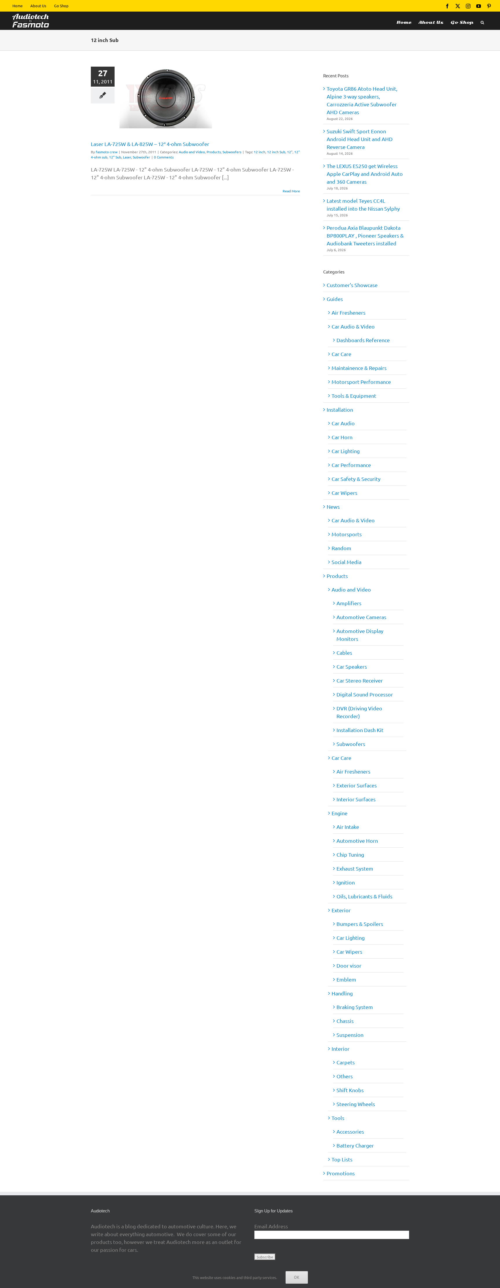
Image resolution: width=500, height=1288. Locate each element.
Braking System (355, 1007)
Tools (338, 1118)
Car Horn (342, 437)
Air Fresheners (348, 312)
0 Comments (164, 157)
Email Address (271, 1226)
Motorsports (347, 534)
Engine (340, 813)
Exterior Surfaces (357, 785)
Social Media (346, 562)
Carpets (346, 1062)
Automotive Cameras (361, 617)
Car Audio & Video (353, 326)
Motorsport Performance (361, 382)
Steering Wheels (356, 1104)
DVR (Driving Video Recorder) (359, 712)
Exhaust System (355, 868)
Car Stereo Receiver (360, 680)
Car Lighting (346, 451)
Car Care (341, 354)
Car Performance (351, 465)
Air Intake (348, 827)
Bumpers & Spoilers (360, 924)
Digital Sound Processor (365, 694)
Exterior (341, 910)
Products (214, 151)
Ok (296, 1277)
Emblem (346, 979)
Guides (335, 299)
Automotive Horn (357, 841)
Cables (344, 653)
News (333, 506)
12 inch (259, 151)
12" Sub (115, 157)
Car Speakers (352, 666)
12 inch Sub (276, 151)
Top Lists (342, 1159)
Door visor (349, 965)
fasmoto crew (106, 151)
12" (290, 151)
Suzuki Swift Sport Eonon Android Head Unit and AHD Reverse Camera (360, 139)
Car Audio (343, 423)
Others (345, 1076)
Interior (341, 1049)
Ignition (346, 882)
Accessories (350, 1131)
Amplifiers (349, 603)
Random (341, 548)
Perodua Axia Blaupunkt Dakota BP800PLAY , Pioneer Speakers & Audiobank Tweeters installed (365, 235)
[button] (482, 21)
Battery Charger (355, 1145)
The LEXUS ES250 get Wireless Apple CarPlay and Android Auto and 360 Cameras (365, 174)
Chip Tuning (350, 854)
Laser (127, 157)
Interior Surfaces (356, 799)
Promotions (341, 1173)
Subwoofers (232, 151)
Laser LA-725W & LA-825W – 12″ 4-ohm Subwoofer (150, 144)
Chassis (345, 1021)
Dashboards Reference (363, 340)
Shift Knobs (350, 1090)
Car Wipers (344, 493)
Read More (291, 191)
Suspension (350, 1035)
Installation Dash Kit (360, 730)
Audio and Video (192, 151)
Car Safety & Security (356, 479)
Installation (340, 409)
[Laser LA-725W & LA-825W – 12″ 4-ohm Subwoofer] (166, 97)
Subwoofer (141, 157)
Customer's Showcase (352, 285)
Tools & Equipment (354, 396)
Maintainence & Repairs (359, 368)
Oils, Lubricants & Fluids (364, 896)
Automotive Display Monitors (360, 635)
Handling (342, 993)
